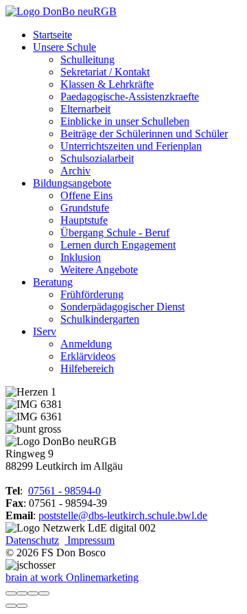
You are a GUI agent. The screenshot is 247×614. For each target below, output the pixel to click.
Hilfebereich (87, 368)
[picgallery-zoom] (43, 593)
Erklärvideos (87, 356)
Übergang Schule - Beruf (114, 232)
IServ (44, 331)
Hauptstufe (84, 220)
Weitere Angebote (99, 269)
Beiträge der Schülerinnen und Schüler (144, 133)
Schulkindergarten (99, 319)
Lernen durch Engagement (118, 245)
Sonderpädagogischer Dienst (122, 306)
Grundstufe (84, 208)
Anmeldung (86, 344)
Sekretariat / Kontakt (105, 72)
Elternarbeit (85, 109)
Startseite (52, 35)
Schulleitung (87, 59)
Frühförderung (92, 294)
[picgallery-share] (21, 593)
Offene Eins (86, 195)
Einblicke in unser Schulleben (124, 121)
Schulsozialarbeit (97, 158)
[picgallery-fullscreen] (32, 593)
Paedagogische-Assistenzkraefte (129, 96)
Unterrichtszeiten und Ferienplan (131, 146)
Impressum (89, 540)
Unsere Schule (64, 47)
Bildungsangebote (72, 183)
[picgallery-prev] (10, 606)
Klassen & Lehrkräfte (107, 84)
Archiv (75, 171)
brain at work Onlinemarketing (72, 577)
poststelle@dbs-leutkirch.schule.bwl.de (122, 515)
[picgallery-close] (10, 593)
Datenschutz (32, 540)
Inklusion (80, 257)
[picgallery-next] (21, 606)
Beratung (53, 282)
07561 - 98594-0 (64, 491)
